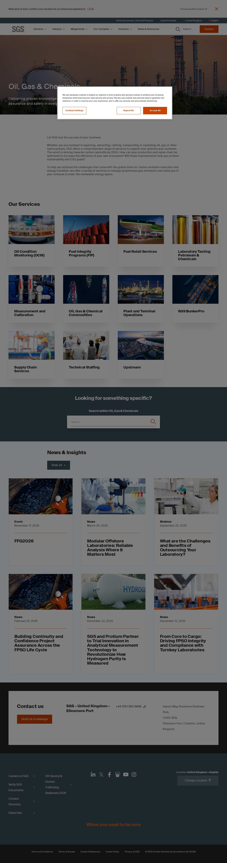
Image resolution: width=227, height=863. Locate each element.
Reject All (128, 110)
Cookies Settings (74, 110)
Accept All (155, 110)
